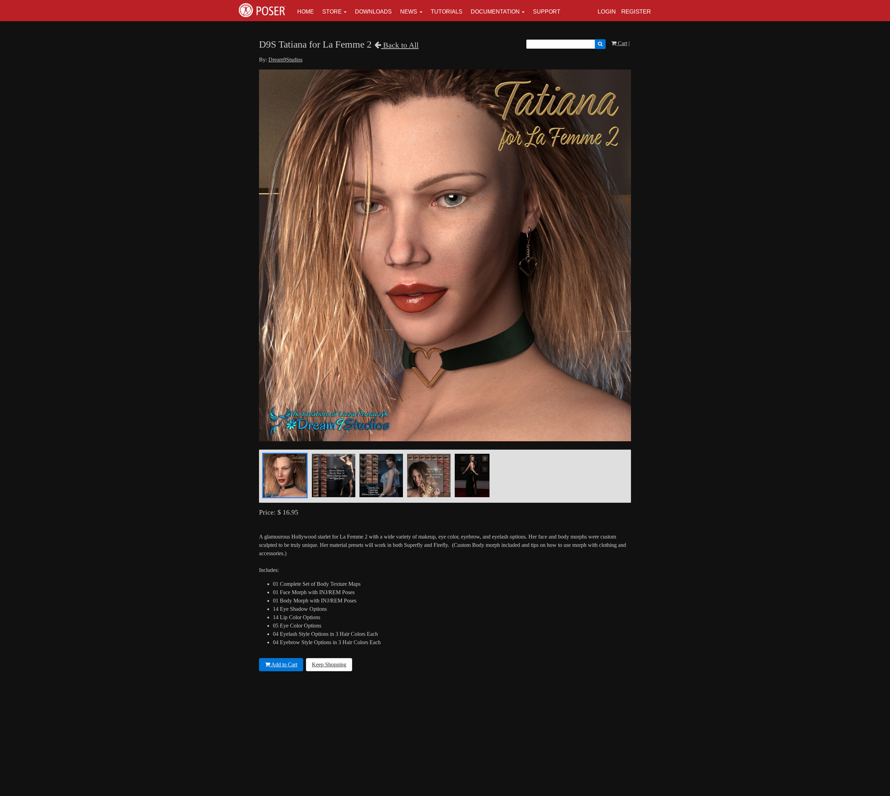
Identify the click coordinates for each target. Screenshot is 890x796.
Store (332, 12)
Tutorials (446, 12)
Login (607, 11)
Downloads (373, 12)
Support (546, 12)
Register (636, 11)
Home (305, 12)
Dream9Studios (285, 60)
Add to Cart (283, 664)
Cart (621, 43)
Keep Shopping (329, 664)
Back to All (400, 45)
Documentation (495, 12)
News (408, 12)
